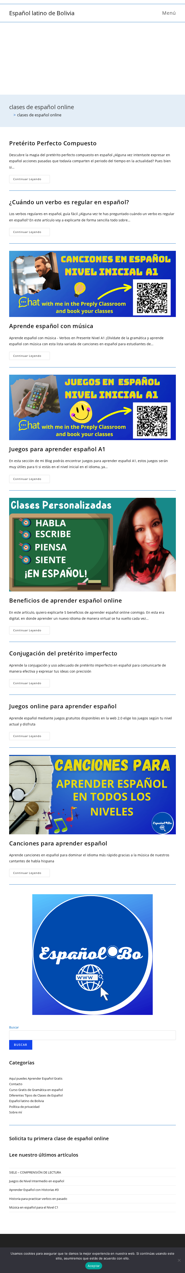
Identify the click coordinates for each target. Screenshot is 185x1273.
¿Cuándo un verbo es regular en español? (69, 202)
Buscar (14, 1027)
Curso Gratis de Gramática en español (36, 1090)
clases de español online (39, 115)
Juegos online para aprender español (63, 706)
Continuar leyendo (31, 180)
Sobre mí (15, 1112)
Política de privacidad (24, 1106)
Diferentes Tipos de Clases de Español (36, 1095)
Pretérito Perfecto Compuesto (53, 143)
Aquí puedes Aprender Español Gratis (35, 1078)
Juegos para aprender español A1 (57, 449)
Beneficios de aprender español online (65, 600)
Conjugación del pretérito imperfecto (63, 653)
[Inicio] (10, 115)
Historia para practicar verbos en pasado (38, 1198)
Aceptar (94, 1266)
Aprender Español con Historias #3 (34, 1190)
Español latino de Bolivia (41, 13)
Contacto (15, 1084)
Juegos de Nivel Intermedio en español (36, 1181)
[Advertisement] (92, 58)
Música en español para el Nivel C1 (33, 1207)
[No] (179, 1260)
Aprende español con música (51, 326)
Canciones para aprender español (58, 843)
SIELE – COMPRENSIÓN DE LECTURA (35, 1172)
